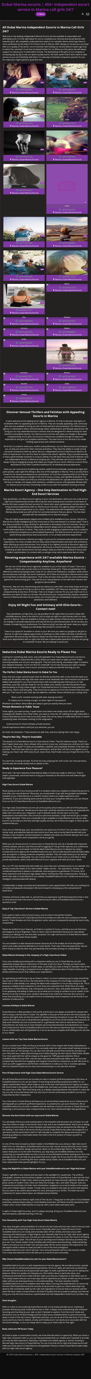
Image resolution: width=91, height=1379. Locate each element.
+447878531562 (25, 123)
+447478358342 (68, 90)
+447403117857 (68, 123)
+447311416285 (25, 243)
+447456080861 (25, 90)
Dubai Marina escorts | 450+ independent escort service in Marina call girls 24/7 (45, 7)
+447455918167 (25, 190)
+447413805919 (68, 157)
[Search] (83, 14)
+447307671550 (25, 157)
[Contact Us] (88, 14)
